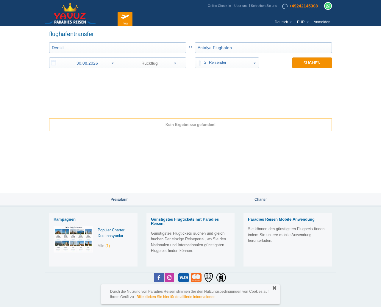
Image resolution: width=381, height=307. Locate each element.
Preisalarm (119, 199)
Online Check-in (219, 5)
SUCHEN (312, 62)
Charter (260, 199)
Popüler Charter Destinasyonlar (111, 233)
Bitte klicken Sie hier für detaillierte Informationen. (176, 297)
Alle (104, 246)
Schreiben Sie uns (264, 5)
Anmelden (322, 22)
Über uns (241, 5)
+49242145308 (303, 6)
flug (125, 23)
